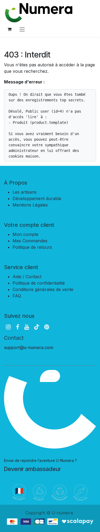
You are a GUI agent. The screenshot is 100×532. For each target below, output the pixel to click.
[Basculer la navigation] (22, 29)
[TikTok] (36, 327)
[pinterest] (46, 327)
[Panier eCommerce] (9, 29)
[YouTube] (26, 327)
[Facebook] (17, 327)
